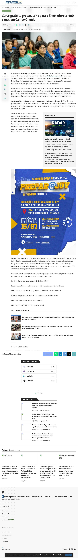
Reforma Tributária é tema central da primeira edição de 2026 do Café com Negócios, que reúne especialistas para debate (58, 155)
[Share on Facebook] (13, 24)
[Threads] (39, 381)
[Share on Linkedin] (19, 24)
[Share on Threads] (25, 24)
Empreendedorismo (45, 410)
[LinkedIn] (39, 376)
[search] (65, 2)
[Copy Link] (28, 24)
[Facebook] (39, 367)
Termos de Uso (57, 555)
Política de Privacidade (40, 555)
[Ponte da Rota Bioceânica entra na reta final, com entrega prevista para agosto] (26, 406)
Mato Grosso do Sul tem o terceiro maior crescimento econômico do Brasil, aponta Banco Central (42, 436)
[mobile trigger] (3, 3)
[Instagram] (39, 371)
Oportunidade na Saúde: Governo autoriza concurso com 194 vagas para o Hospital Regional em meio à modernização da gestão (59, 161)
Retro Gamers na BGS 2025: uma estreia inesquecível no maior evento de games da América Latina (66, 471)
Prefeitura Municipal (54, 76)
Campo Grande (23, 346)
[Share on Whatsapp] (16, 24)
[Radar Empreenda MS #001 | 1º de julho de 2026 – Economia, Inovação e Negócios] (59, 128)
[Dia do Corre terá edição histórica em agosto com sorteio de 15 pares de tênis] (26, 427)
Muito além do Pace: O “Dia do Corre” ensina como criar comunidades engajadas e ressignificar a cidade (10, 471)
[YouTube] (74, 549)
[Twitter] (72, 549)
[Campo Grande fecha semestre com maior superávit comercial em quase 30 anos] (26, 416)
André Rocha (7, 29)
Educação (6, 11)
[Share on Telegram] (22, 24)
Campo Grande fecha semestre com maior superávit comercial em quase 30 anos (44, 416)
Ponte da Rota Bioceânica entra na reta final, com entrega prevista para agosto (44, 405)
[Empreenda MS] (13, 3)
